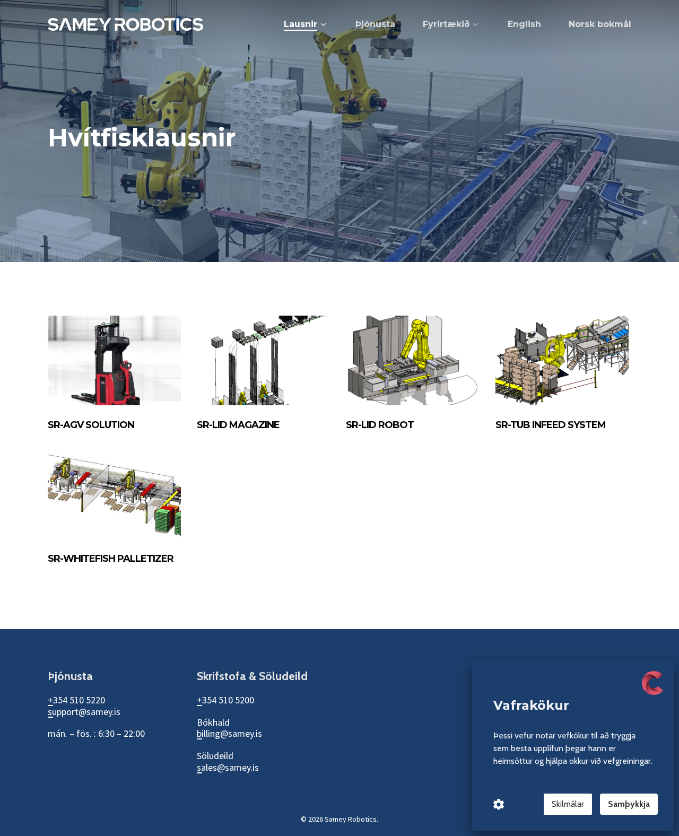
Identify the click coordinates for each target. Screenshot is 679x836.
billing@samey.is (229, 733)
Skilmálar (568, 804)
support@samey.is (84, 712)
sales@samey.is (228, 767)
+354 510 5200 (225, 700)
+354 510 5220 (76, 700)
